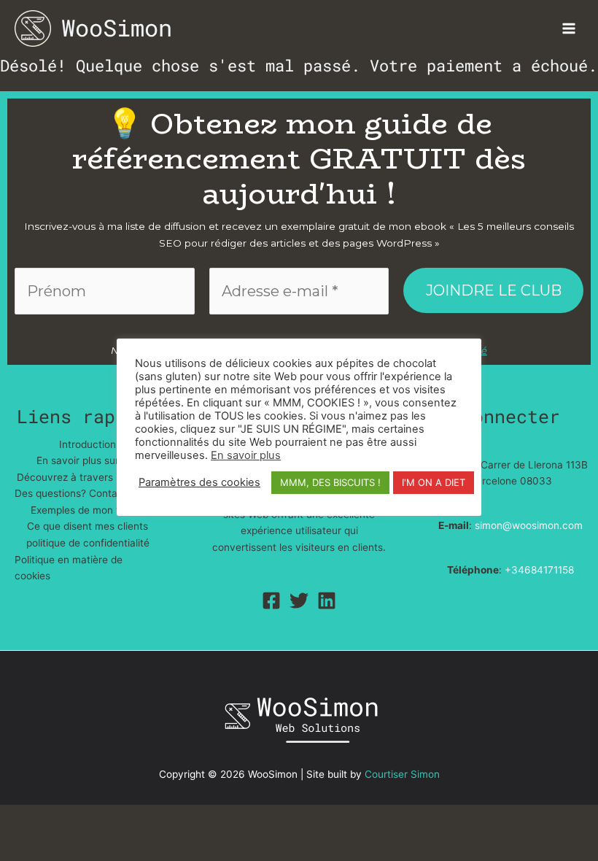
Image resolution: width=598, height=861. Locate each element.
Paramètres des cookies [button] (199, 482)
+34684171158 (539, 570)
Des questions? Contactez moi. (87, 493)
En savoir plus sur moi (87, 460)
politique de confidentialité (88, 543)
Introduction (87, 444)
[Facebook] (271, 600)
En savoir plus (246, 455)
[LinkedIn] (326, 600)
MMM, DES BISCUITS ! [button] (330, 482)
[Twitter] (299, 600)
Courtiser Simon (402, 774)
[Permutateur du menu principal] (569, 28)
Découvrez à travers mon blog (88, 477)
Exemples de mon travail (88, 510)
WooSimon (116, 27)
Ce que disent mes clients (87, 526)
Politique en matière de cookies (69, 568)
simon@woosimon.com (529, 525)
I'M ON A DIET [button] (433, 482)
